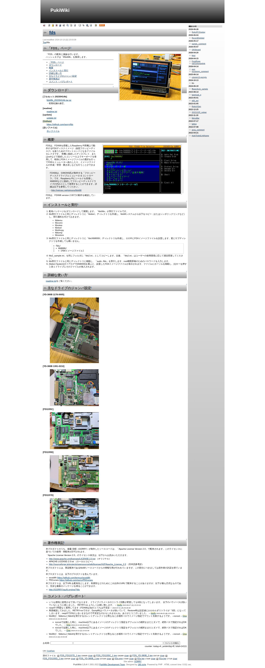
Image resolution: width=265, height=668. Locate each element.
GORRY (138, 661)
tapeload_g (196, 95)
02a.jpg (140, 658)
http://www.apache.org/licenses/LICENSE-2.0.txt (72, 558)
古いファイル (53, 131)
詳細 (90, 655)
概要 (51, 67)
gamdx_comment (199, 44)
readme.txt (52, 111)
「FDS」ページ (56, 62)
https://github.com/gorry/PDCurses (76, 580)
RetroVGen (196, 106)
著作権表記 (54, 79)
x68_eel (195, 101)
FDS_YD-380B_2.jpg (142, 655)
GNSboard (196, 50)
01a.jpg (162, 658)
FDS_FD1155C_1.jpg (106, 655)
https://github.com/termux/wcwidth (73, 577)
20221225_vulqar (199, 112)
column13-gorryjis (199, 77)
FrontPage (51, 651)
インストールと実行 (58, 70)
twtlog (194, 124)
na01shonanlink (198, 63)
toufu (119, 605)
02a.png (119, 658)
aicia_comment (198, 130)
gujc (193, 69)
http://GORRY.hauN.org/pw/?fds (64, 589)
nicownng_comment (200, 71)
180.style (142, 664)
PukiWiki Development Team (112, 664)
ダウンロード (55, 65)
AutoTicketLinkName (200, 136)
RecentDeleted (198, 38)
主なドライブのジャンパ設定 (63, 76)
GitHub (47, 121)
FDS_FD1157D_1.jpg (70, 655)
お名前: (46, 643)
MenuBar (195, 118)
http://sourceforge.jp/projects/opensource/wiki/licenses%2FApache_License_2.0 (87, 564)
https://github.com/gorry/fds (60, 124)
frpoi (193, 56)
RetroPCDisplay (198, 32)
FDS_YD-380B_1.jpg (89, 658)
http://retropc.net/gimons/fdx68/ (66, 190)
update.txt (51, 118)
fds (52, 32)
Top (44, 42)
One (185, 616)
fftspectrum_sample (200, 89)
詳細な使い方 (55, 73)
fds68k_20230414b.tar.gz (59, 100)
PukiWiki (59, 10)
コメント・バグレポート (61, 81)
